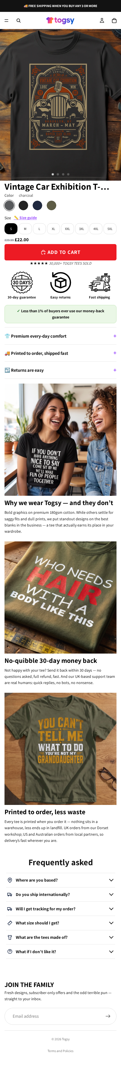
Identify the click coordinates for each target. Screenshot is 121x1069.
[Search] (18, 20)
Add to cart (64, 252)
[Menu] (6, 20)
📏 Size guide (25, 217)
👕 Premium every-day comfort (35, 336)
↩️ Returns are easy (24, 370)
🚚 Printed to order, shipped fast (36, 353)
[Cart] (114, 20)
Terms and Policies (60, 1051)
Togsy (66, 1039)
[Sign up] (108, 1016)
